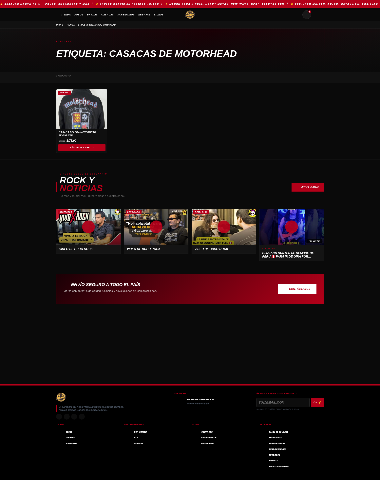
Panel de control (278, 432)
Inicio (59, 25)
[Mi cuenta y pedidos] (316, 14)
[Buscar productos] (297, 14)
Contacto (207, 432)
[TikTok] (67, 417)
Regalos (70, 438)
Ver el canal (309, 187)
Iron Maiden (140, 432)
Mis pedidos (275, 438)
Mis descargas (277, 443)
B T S (136, 438)
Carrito (273, 461)
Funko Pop (71, 443)
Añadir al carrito (82, 147)
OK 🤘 (317, 402)
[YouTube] (82, 417)
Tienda (70, 25)
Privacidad (207, 443)
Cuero (69, 432)
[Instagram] (59, 417)
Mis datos (274, 455)
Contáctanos (300, 288)
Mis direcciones (277, 449)
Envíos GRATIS (208, 438)
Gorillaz (138, 443)
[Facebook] (74, 417)
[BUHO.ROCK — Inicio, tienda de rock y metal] (190, 14)
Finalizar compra (279, 466)
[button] (88, 227)
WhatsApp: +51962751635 (200, 399)
